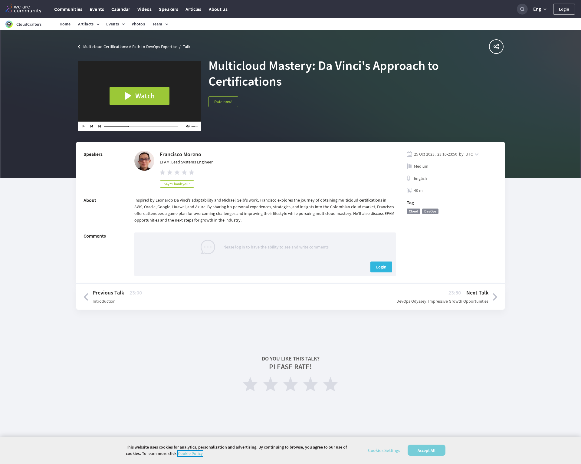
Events (97, 9)
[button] (540, 9)
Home (65, 24)
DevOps (430, 211)
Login (564, 9)
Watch (145, 95)
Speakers (168, 9)
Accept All (426, 450)
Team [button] (157, 24)
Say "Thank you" (177, 184)
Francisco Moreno (180, 154)
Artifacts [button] (86, 24)
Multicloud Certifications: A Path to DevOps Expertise (130, 46)
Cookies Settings (384, 450)
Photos (138, 24)
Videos (144, 9)
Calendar (120, 9)
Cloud (413, 211)
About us (218, 9)
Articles (193, 9)
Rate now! (223, 101)
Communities (68, 9)
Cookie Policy (190, 453)
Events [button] (112, 24)
